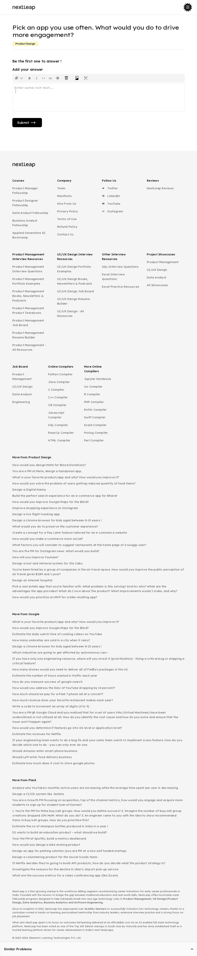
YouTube (113, 203)
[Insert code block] (43, 78)
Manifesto (64, 196)
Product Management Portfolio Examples (28, 281)
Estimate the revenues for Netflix (36, 734)
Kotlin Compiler (95, 409)
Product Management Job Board (28, 323)
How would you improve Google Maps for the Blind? (50, 502)
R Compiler (92, 394)
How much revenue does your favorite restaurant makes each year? (62, 700)
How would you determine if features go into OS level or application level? (67, 728)
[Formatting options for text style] (19, 78)
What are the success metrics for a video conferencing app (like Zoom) (65, 875)
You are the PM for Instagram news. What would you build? (55, 551)
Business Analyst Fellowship (24, 223)
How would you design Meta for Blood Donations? (49, 465)
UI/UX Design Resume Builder (73, 301)
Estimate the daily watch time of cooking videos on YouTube (57, 634)
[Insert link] (50, 78)
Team (61, 188)
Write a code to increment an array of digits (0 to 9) (50, 706)
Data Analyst (156, 277)
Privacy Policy (67, 211)
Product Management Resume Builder (28, 335)
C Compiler (56, 389)
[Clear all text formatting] (67, 78)
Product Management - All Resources (29, 347)
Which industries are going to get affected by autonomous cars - (60, 652)
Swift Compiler (95, 417)
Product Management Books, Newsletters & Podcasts (28, 295)
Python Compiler (60, 374)
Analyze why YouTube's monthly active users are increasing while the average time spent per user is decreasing (95, 788)
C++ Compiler (58, 397)
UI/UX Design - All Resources (70, 313)
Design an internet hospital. (32, 580)
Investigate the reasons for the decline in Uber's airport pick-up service (65, 869)
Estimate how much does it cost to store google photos (53, 763)
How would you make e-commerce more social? (47, 539)
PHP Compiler (94, 402)
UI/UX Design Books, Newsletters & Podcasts (74, 281)
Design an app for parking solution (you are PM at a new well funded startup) (69, 851)
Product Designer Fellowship (25, 203)
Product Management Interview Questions (28, 269)
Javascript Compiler (56, 415)
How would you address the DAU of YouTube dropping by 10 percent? (63, 688)
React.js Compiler (61, 432)
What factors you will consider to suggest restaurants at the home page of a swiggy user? (79, 545)
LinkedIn (113, 196)
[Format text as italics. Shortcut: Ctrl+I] (36, 78)
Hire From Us (66, 203)
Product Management (163, 262)
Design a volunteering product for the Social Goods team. (55, 857)
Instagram (115, 211)
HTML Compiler (59, 440)
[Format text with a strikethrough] (58, 78)
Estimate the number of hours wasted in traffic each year (54, 675)
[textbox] (98, 97)
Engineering (21, 402)
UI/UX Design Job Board (75, 291)
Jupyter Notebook (97, 379)
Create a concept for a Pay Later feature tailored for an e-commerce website (69, 532)
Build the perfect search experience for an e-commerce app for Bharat (64, 496)
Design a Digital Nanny (29, 489)
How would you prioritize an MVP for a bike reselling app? (54, 597)
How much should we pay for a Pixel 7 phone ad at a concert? (57, 694)
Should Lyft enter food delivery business (42, 757)
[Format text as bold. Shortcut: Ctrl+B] (29, 78)
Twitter (112, 188)
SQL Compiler (58, 425)
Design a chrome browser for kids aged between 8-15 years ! (57, 520)
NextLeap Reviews (160, 188)
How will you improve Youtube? (35, 557)
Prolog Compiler (96, 432)
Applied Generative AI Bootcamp (28, 235)
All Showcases (157, 285)
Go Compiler (93, 386)
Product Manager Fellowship (25, 190)
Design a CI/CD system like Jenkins (38, 794)
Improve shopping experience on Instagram (45, 508)
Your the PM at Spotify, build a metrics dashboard (49, 838)
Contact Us (65, 234)
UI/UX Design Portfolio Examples (74, 269)
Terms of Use (67, 219)
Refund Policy (67, 226)
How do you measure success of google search (47, 682)
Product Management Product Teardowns (28, 310)
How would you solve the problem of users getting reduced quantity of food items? (73, 483)
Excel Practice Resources (120, 286)
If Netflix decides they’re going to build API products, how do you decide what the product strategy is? (88, 863)
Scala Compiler (95, 425)
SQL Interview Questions (120, 266)
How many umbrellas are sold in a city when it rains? (51, 640)
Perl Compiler (94, 440)
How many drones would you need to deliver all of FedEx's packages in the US (70, 669)
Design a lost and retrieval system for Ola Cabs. (47, 563)
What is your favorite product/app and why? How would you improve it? (65, 477)
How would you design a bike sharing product (46, 844)
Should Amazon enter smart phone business (44, 751)
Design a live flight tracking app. (36, 514)
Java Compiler (59, 382)
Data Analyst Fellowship (30, 213)
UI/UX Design (157, 270)
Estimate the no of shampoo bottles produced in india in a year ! (60, 826)
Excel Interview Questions (113, 276)
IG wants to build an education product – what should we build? (59, 832)
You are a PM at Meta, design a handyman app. (47, 471)
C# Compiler (57, 405)
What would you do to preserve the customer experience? (55, 526)
